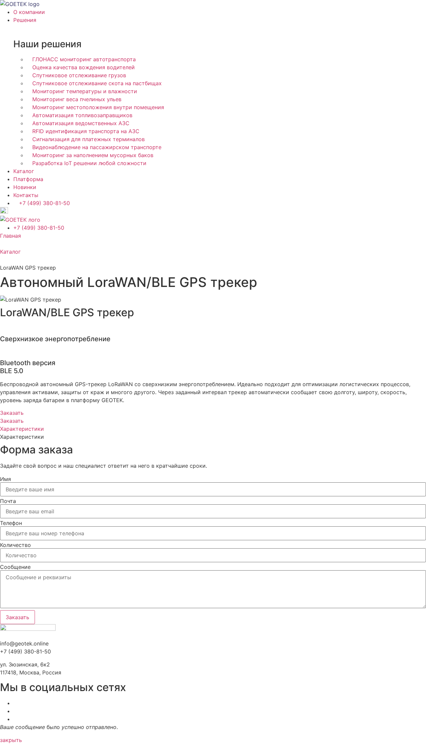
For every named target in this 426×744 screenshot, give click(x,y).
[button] (11, 740)
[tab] (213, 429)
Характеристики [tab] (22, 436)
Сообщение (15, 567)
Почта (8, 501)
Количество (15, 545)
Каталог (10, 251)
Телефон (11, 523)
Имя (5, 479)
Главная (10, 235)
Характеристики (22, 428)
